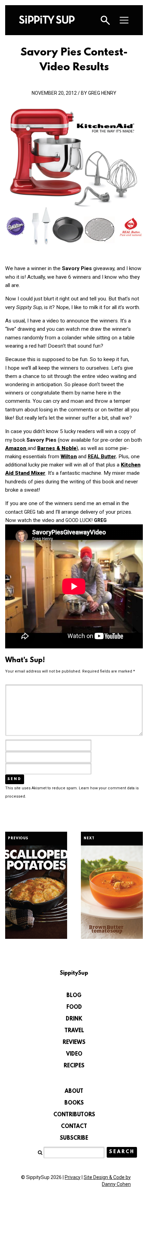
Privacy (73, 1177)
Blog (74, 996)
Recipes (74, 1066)
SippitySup (47, 20)
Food (74, 1007)
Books (74, 1103)
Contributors (74, 1115)
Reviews (74, 1042)
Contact (74, 1127)
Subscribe (74, 1138)
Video (74, 1054)
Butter (102, 456)
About (74, 1091)
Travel (74, 1031)
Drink (74, 1019)
